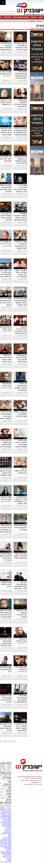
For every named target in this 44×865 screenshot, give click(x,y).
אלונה (9, 771)
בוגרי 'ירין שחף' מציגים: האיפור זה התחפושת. (5, 102)
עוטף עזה (7, 17)
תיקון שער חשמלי (6, 815)
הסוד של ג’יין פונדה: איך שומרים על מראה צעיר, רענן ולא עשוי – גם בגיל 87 (20, 189)
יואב (10, 774)
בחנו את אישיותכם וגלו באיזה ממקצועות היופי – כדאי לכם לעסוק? (20, 586)
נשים (32, 28)
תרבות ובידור (6, 777)
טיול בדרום (7, 829)
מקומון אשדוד (7, 848)
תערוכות (8, 780)
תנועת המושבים (6, 812)
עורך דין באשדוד (6, 856)
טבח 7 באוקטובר (6, 833)
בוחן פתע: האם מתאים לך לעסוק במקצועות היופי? (20, 556)
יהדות (9, 806)
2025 (9, 741)
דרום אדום (8, 804)
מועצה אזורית (7, 838)
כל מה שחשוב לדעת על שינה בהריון (6, 584)
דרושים (4, 786)
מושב (9, 835)
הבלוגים (3, 806)
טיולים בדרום (7, 826)
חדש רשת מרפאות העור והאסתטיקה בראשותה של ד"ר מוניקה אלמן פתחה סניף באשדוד (20, 702)
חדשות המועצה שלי (21, 17)
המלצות (32, 21)
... (10, 106)
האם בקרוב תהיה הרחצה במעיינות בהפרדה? (20, 527)
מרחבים (4, 774)
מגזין (9, 787)
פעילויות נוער (7, 783)
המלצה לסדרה (6, 821)
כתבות (39, 21)
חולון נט (8, 859)
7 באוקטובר (7, 832)
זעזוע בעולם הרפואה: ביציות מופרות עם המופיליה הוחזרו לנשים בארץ (21, 444)
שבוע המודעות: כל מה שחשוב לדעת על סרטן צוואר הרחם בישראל (5, 132)
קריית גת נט (7, 858)
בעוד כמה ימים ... (22, 671)
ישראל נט (8, 849)
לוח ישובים (7, 784)
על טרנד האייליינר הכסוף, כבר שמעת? (21, 471)
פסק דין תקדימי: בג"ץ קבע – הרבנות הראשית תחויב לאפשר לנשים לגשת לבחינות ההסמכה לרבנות (20, 248)
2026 (13, 741)
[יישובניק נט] (28, 771)
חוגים (9, 786)
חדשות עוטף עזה (6, 839)
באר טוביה (8, 805)
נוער (9, 782)
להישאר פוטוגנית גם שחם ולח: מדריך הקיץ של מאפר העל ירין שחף (20, 47)
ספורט (9, 793)
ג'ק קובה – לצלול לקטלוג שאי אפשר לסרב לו (20, 414)
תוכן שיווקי (8, 801)
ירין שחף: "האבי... (22, 643)
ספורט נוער (8, 795)
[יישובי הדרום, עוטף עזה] (29, 15)
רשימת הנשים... (6, 331)
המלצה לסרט (7, 819)
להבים (9, 767)
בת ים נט (8, 850)
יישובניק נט (39, 28)
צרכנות (8, 799)
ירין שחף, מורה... (6, 76)
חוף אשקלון (7, 776)
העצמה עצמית (6, 823)
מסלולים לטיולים (6, 825)
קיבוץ (9, 836)
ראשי (41, 17)
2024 (5, 741)
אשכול (9, 764)
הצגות (3, 779)
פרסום (9, 860)
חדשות (34, 17)
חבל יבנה (6, 770)
